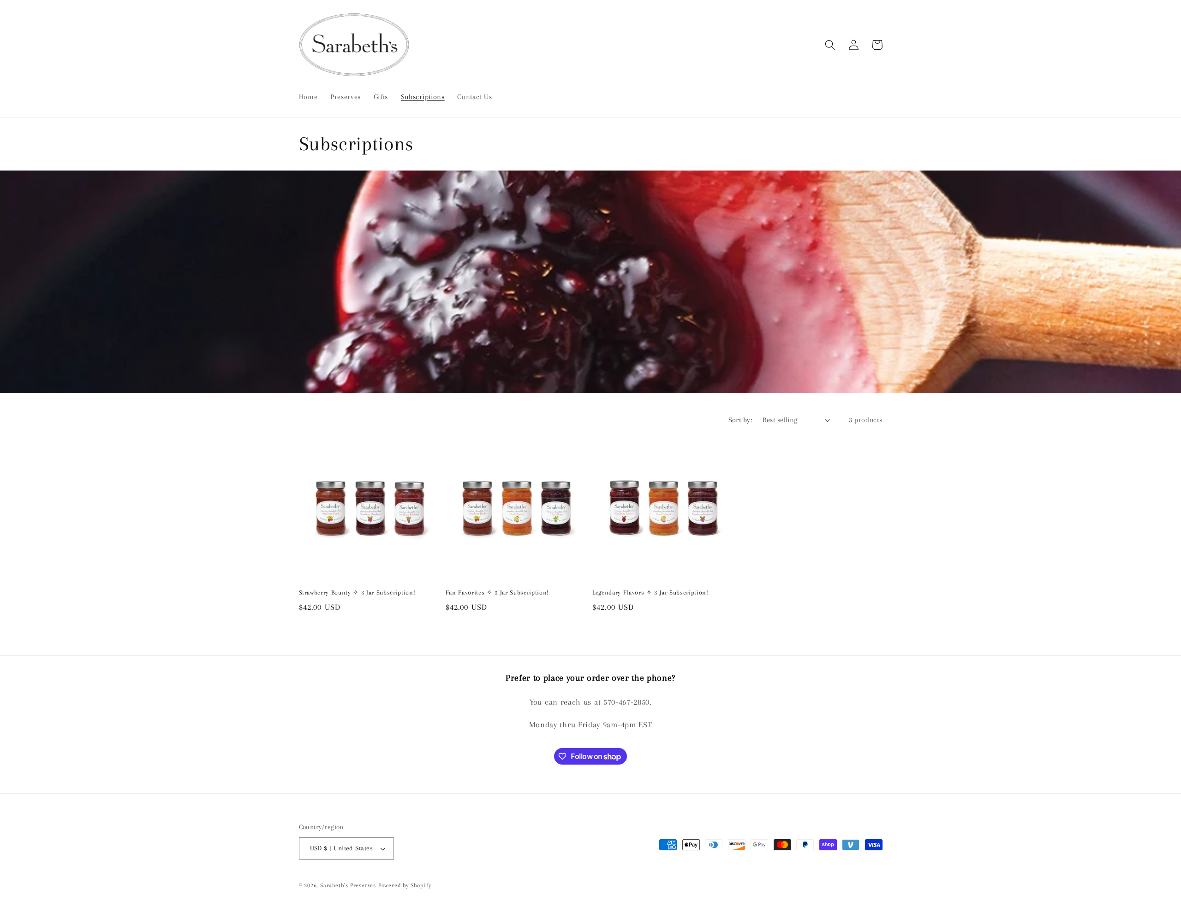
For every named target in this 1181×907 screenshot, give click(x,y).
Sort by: (740, 420)
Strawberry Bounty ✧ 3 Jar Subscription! (357, 592)
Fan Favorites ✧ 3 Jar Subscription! (497, 592)
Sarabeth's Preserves (348, 885)
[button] (830, 45)
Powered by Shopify (404, 885)
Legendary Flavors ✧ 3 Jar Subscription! (650, 592)
